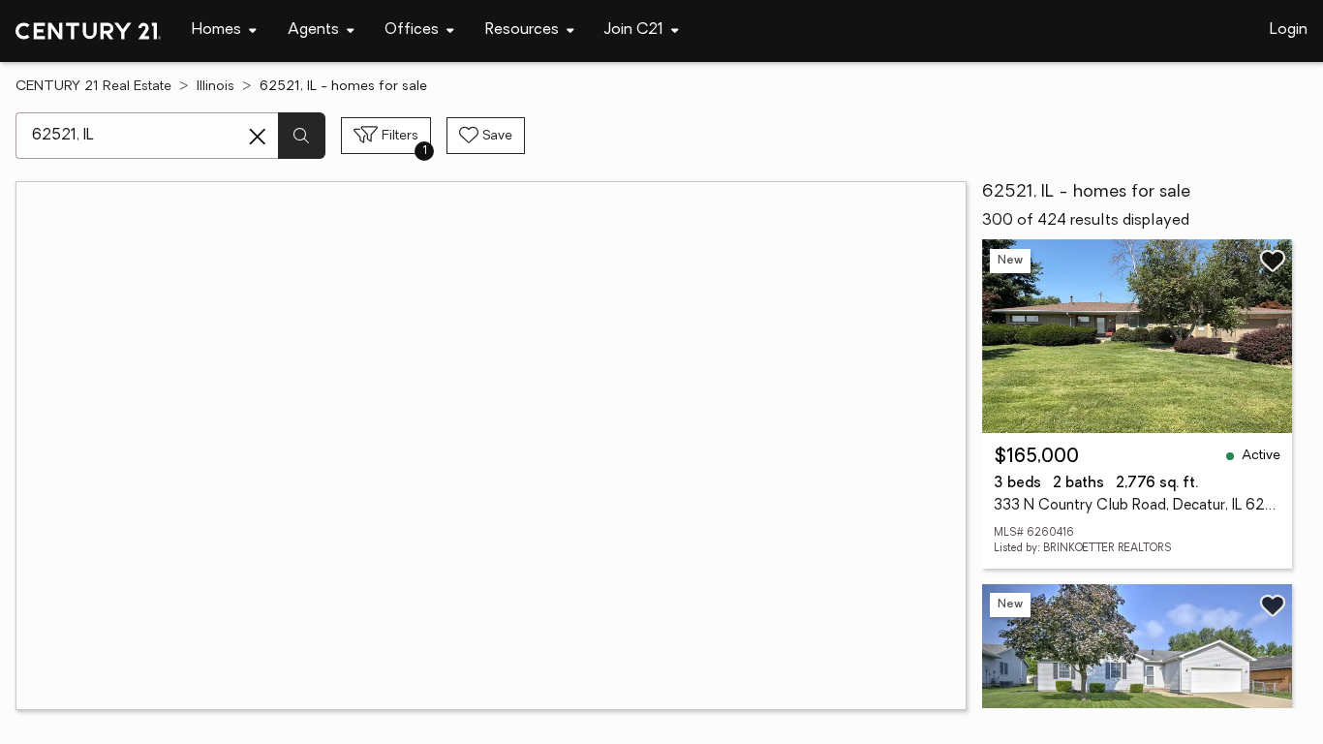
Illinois (215, 86)
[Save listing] (1272, 260)
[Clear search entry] (257, 136)
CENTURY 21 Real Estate (93, 86)
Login (1289, 30)
